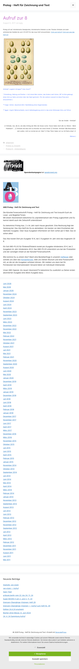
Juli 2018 (6, 399)
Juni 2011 (7, 556)
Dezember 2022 (9, 326)
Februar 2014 (8, 493)
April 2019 (7, 385)
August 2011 (8, 553)
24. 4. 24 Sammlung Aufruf (14, 616)
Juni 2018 (7, 402)
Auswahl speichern (40, 659)
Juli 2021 (6, 350)
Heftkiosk (64, 257)
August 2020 (8, 367)
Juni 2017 (7, 423)
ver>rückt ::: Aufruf (11, 588)
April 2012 (7, 535)
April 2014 (7, 486)
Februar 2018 (8, 409)
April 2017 (7, 427)
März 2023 (7, 322)
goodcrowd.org (51, 172)
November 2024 (10, 294)
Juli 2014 (6, 476)
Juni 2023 (7, 319)
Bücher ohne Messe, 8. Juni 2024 (17, 613)
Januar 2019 (8, 392)
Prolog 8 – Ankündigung (16, 149)
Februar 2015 (8, 458)
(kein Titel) (7, 592)
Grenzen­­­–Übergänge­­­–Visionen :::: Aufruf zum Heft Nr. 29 (26, 606)
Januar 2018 (8, 413)
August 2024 (8, 301)
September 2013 (10, 504)
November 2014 (9, 465)
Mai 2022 (7, 333)
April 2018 (7, 406)
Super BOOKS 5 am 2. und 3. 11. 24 (17, 599)
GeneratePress (60, 632)
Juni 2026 (7, 284)
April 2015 (7, 455)
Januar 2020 (8, 378)
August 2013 (8, 507)
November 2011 (9, 549)
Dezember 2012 (9, 521)
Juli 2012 (6, 532)
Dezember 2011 (9, 546)
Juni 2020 (7, 371)
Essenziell (41, 647)
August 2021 (8, 346)
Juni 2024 (7, 305)
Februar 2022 (8, 336)
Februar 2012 (8, 542)
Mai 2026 (7, 287)
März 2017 (7, 430)
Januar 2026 (8, 291)
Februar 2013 (8, 518)
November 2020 (10, 360)
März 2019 (7, 388)
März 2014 (7, 490)
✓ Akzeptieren (40, 654)
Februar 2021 (8, 357)
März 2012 (7, 539)
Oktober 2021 (8, 343)
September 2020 (10, 364)
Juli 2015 (6, 448)
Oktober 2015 (8, 444)
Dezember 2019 (9, 381)
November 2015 (9, 441)
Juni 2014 (7, 479)
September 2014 (10, 472)
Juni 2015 (7, 451)
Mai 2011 (6, 560)
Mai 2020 (7, 374)
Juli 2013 (6, 511)
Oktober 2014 (8, 469)
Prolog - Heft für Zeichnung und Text (26, 5)
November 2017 (9, 420)
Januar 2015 (8, 462)
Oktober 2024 (9, 298)
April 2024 (7, 308)
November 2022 (9, 329)
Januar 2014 (8, 497)
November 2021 (9, 340)
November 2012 (9, 525)
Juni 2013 (7, 514)
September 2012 (10, 528)
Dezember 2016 (9, 434)
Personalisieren (39, 664)
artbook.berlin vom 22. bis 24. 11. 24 (18, 595)
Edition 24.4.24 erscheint (13, 609)
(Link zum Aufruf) (56, 32)
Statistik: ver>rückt (11, 585)
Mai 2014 (7, 483)
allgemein (10, 143)
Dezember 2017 (9, 416)
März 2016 (7, 437)
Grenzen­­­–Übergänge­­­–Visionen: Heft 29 (19, 602)
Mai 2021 (7, 353)
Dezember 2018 (9, 395)
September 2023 (10, 315)
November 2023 (10, 312)
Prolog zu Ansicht (13, 146)
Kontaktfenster (27, 260)
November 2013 (9, 500)
